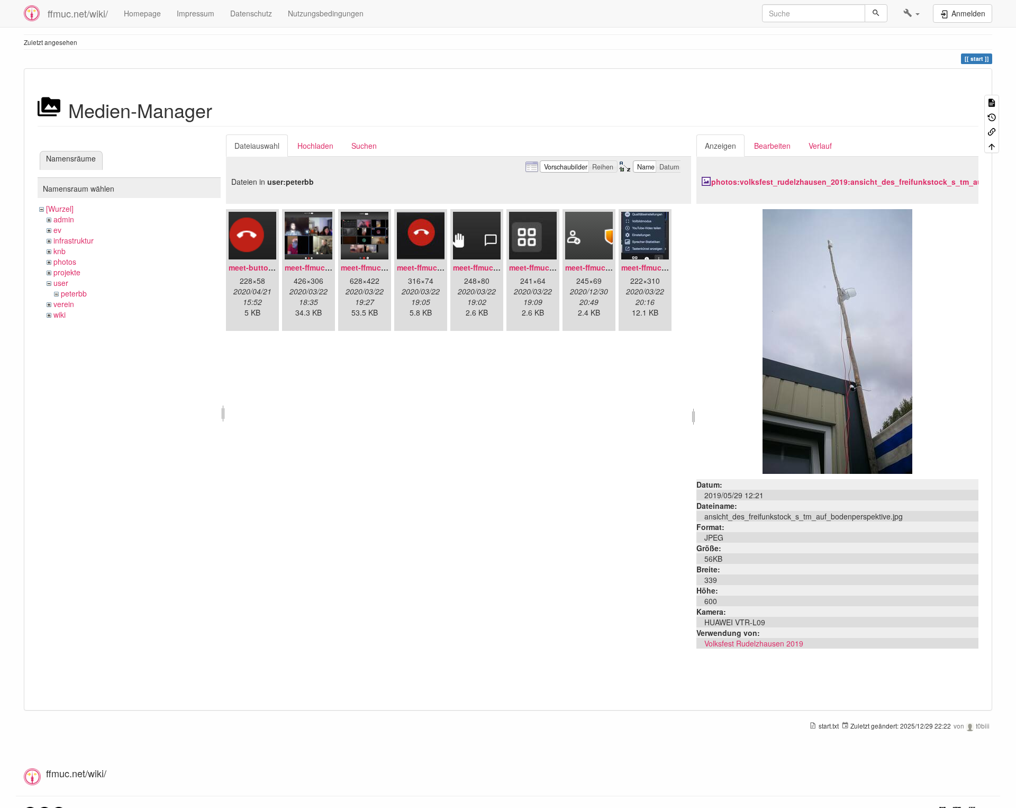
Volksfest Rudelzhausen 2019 (753, 643)
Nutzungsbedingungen (326, 13)
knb (59, 251)
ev (57, 230)
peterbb (74, 293)
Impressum (195, 13)
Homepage (142, 13)
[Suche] (876, 13)
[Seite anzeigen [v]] (992, 102)
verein (63, 304)
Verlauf (820, 145)
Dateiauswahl (256, 145)
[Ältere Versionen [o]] (992, 116)
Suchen (364, 145)
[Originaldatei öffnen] (837, 340)
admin (63, 219)
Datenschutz (251, 13)
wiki (59, 314)
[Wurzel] (60, 208)
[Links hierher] (992, 131)
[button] (911, 13)
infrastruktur (73, 240)
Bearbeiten (772, 145)
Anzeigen (720, 145)
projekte (66, 272)
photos (64, 261)
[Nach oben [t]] (992, 145)
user (60, 282)
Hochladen (315, 145)
